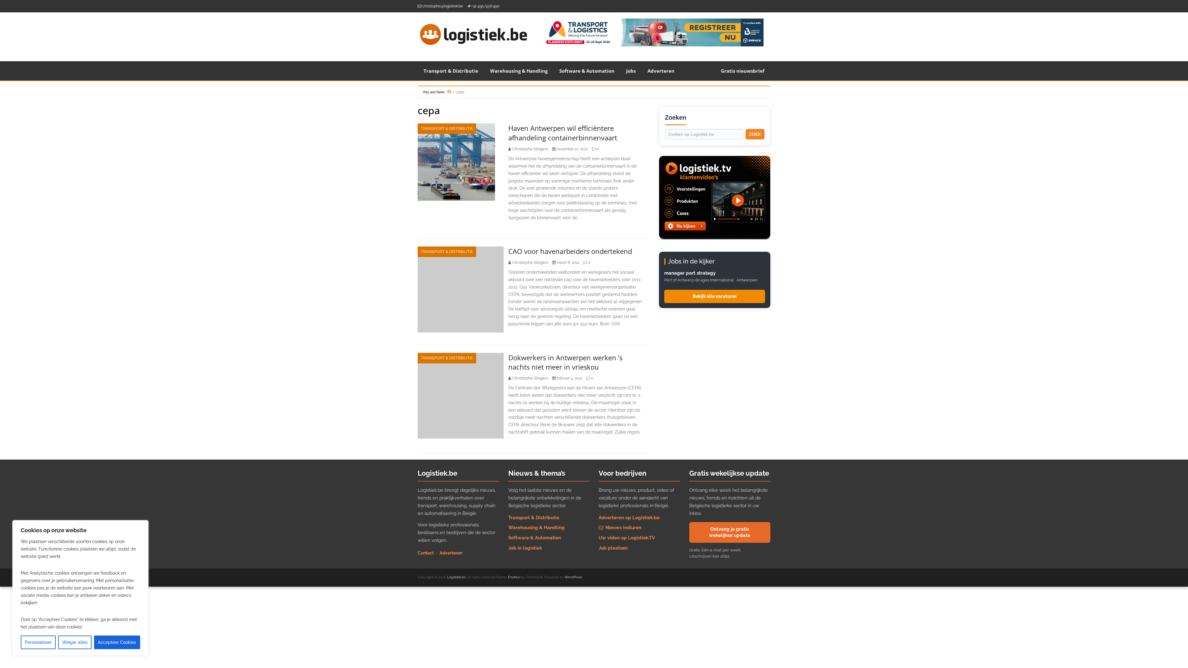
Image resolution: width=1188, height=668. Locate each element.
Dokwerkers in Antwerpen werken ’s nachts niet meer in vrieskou (565, 362)
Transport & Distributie (451, 71)
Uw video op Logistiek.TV (627, 538)
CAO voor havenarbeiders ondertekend (570, 251)
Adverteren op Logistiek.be (629, 517)
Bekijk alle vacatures (715, 296)
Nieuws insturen (622, 527)
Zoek (755, 134)
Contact (426, 552)
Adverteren (661, 71)
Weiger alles (75, 642)
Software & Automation (586, 71)
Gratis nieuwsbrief (742, 71)
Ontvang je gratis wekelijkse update (729, 532)
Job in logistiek (525, 548)
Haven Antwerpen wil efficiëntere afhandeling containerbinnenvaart (562, 132)
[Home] (448, 91)
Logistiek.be (456, 577)
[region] (80, 588)
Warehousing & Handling (519, 71)
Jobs (631, 71)
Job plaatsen (613, 548)
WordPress (573, 577)
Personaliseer (38, 642)
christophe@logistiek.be (442, 6)
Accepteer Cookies (117, 642)
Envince (514, 577)
